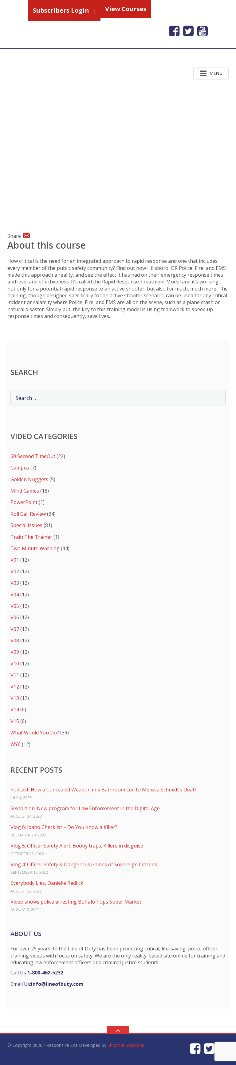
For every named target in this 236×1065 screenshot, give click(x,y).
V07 (14, 629)
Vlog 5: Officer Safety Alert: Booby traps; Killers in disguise (76, 845)
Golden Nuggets (29, 479)
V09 (14, 651)
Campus (19, 467)
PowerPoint (23, 502)
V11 (14, 675)
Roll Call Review (28, 513)
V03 (14, 582)
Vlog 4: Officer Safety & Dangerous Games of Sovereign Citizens (83, 864)
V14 (14, 709)
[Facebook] (174, 31)
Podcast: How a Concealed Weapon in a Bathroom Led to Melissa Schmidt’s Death (104, 789)
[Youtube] (202, 31)
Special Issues (26, 525)
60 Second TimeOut (32, 456)
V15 (14, 721)
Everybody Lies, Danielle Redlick (46, 883)
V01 (14, 559)
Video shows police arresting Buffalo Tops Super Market (75, 901)
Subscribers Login (61, 10)
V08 (14, 640)
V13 (14, 698)
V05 (14, 606)
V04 (14, 594)
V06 (14, 617)
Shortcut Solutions (126, 1045)
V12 (14, 686)
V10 (14, 663)
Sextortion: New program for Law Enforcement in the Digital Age (85, 808)
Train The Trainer (31, 537)
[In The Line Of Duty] (46, 72)
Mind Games (24, 490)
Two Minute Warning (35, 548)
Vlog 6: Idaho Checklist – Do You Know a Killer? (63, 827)
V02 (14, 571)
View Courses (126, 9)
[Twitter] (188, 31)
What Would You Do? (34, 732)
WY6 (15, 744)
